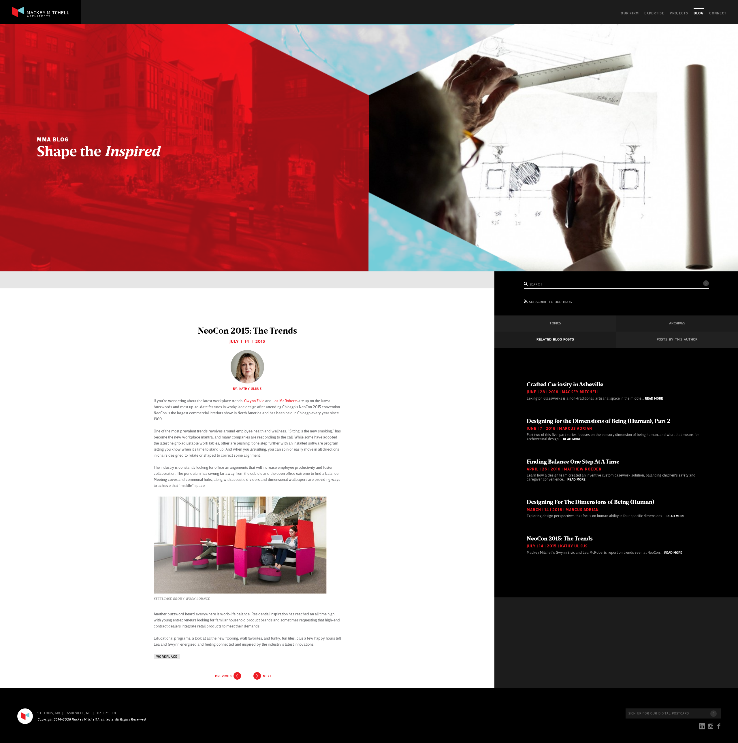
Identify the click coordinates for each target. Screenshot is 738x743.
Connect (717, 13)
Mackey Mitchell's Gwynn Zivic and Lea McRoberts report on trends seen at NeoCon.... (604, 545)
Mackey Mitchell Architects (25, 716)
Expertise (654, 13)
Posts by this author (677, 340)
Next (267, 676)
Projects (679, 13)
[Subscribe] (713, 713)
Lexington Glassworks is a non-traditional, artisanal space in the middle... (595, 390)
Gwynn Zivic (254, 400)
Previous (223, 676)
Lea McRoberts (285, 400)
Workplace (167, 657)
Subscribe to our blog (550, 302)
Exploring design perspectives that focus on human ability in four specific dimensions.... (606, 508)
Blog (699, 13)
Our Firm (630, 13)
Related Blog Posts (555, 340)
